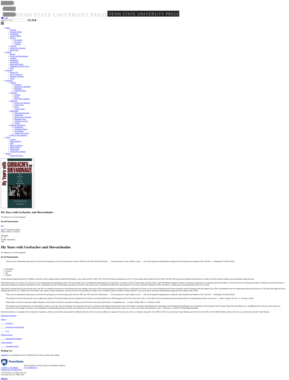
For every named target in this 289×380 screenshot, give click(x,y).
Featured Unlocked (17, 76)
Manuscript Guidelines (22, 87)
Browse (12, 38)
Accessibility (19, 131)
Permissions (14, 60)
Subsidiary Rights (20, 129)
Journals (8, 52)
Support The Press (16, 156)
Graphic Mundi (15, 36)
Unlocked (8, 70)
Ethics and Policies (16, 64)
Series (16, 107)
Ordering (13, 46)
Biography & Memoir (8, 316)
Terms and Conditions (18, 152)
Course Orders (19, 109)
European (7, 323)
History (3, 319)
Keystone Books (16, 32)
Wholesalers (18, 115)
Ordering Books (20, 91)
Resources (9, 81)
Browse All (14, 72)
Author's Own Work (21, 133)
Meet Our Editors (16, 145)
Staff (11, 68)
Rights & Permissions (17, 125)
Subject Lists (19, 105)
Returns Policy (15, 147)
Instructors (13, 101)
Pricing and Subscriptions (19, 56)
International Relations (11, 339)
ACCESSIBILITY (30, 368)
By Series (17, 42)
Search (3, 20)
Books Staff (14, 50)
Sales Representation (21, 113)
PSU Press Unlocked (21, 99)
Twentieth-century (10, 346)
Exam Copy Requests (17, 48)
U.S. (5, 331)
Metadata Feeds (20, 119)
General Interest (6, 342)
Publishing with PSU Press (19, 66)
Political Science (7, 335)
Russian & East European (12, 327)
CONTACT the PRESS (9, 368)
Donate (8, 154)
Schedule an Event (21, 121)
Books (7, 28)
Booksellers (14, 111)
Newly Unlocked (16, 74)
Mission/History (15, 141)
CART (5, 18)
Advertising (14, 62)
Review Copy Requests (22, 117)
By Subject (18, 40)
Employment (14, 149)
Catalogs (17, 44)
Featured (13, 30)
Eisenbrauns (14, 34)
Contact (17, 123)
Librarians (13, 93)
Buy (2, 226)
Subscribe (4, 355)
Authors (13, 83)
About (12, 78)
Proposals (17, 85)
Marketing (18, 89)
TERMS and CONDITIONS (11, 370)
